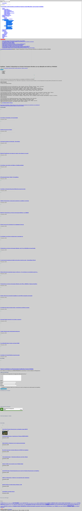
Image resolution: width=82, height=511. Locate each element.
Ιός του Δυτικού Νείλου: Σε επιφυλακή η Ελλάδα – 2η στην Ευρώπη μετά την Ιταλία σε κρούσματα (18, 41)
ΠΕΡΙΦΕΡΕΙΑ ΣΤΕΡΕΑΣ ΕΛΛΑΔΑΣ (28, 506)
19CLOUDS (10, 509)
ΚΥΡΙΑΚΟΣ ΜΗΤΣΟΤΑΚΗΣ (40, 504)
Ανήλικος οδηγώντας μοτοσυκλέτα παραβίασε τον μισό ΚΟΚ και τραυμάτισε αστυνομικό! (16, 295)
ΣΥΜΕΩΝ (56, 506)
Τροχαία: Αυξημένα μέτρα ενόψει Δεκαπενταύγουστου (10, 331)
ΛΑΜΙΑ (47, 504)
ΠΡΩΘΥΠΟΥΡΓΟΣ (43, 506)
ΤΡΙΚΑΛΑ (11, 102)
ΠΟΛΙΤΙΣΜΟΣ (4, 31)
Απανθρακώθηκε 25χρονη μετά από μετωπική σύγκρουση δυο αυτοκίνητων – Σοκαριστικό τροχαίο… (18, 47)
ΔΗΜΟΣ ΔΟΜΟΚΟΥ (7, 13)
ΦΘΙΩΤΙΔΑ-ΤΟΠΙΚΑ (5, 9)
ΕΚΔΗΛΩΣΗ (7, 504)
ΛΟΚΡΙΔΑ (52, 504)
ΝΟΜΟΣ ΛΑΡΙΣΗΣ (8, 27)
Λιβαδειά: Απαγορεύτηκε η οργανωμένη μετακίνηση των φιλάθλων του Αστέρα (14, 200)
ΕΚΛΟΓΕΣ (10, 504)
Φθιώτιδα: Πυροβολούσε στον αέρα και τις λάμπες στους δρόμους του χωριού (14, 153)
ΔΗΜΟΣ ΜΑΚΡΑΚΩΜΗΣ (8, 10)
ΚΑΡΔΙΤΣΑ (8, 102)
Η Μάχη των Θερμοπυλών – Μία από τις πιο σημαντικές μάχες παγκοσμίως (15, 477)
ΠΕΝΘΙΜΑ (15, 506)
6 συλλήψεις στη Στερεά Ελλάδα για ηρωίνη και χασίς (10, 355)
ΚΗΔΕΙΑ (25, 504)
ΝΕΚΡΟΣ (5, 506)
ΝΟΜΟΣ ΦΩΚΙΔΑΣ (9, 25)
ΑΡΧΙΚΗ (3, 8)
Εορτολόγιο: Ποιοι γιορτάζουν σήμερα (8, 43)
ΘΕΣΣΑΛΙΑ (10, 49)
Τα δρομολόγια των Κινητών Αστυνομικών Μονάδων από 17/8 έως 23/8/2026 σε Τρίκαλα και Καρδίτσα (18, 283)
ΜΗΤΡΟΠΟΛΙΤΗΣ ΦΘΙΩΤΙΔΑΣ (73, 504)
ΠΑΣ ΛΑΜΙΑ (9, 506)
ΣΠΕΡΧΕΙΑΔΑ (49, 506)
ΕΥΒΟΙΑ (13, 504)
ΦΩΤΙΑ (75, 506)
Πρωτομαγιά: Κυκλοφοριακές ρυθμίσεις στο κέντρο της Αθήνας (12, 105)
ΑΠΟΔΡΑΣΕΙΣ (4, 34)
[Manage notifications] (2, 509)
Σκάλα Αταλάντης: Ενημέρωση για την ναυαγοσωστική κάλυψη (12, 45)
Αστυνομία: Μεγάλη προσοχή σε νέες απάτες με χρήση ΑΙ (10, 319)
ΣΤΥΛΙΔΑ (53, 506)
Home (1, 49)
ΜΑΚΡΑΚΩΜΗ (56, 504)
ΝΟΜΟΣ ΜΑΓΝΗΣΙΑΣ (9, 28)
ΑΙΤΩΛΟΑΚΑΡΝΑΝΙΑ (9, 21)
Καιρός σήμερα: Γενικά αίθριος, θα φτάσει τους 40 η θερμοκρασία (13, 44)
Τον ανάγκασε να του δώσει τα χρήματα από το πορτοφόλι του (11, 236)
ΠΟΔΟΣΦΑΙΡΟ (37, 506)
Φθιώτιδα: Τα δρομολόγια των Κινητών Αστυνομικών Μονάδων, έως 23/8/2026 (14, 212)
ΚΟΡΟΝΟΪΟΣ (28, 504)
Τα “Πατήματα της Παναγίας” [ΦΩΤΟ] (8, 42)
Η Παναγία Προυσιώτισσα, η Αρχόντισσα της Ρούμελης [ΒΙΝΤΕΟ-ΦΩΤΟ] (15, 436)
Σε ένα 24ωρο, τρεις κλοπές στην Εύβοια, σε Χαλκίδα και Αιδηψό (12, 165)
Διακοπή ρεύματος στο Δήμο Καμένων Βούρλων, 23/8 (12, 484)
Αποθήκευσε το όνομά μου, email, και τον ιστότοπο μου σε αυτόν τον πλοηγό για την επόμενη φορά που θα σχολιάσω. (20, 387)
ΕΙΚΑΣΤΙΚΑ (6, 32)
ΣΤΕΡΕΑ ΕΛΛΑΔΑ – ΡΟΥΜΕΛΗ (9, 20)
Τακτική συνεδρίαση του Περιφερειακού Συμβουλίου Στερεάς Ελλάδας (17, 368)
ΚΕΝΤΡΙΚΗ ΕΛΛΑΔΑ (5, 19)
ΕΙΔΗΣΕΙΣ (3, 16)
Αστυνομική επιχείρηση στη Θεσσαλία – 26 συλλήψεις (10, 141)
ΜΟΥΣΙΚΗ (5, 33)
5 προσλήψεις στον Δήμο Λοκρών (8, 491)
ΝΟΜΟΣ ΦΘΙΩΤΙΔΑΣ (9, 24)
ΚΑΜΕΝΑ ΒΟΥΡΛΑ (20, 504)
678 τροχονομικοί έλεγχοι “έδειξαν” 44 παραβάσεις (9, 177)
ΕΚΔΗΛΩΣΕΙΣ (4, 29)
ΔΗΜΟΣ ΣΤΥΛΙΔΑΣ (7, 14)
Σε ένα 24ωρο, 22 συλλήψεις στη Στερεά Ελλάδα (9, 117)
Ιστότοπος (2, 385)
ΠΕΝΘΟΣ (18, 506)
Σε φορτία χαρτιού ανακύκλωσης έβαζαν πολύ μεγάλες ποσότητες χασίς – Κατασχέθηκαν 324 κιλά (18, 260)
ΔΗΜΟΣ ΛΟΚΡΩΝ (7, 12)
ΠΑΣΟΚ (12, 506)
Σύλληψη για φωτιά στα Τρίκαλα (6, 129)
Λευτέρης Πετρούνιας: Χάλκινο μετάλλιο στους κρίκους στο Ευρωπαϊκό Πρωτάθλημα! (16, 46)
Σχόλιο (1, 380)
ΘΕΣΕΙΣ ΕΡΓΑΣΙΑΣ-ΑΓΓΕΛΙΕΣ (6, 15)
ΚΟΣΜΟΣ (5, 18)
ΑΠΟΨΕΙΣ (3, 35)
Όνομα (1, 382)
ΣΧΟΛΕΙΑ (61, 506)
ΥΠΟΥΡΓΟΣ (65, 506)
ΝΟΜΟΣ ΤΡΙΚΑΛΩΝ (25, 68)
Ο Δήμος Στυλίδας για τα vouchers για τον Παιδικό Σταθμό (12, 463)
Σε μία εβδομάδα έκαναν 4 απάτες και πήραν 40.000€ (9, 343)
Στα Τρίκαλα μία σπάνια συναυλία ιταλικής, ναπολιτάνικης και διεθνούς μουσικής (14, 307)
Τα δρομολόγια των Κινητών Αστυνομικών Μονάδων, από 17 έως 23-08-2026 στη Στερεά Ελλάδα (17, 248)
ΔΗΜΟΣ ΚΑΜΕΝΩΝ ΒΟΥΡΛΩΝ (9, 11)
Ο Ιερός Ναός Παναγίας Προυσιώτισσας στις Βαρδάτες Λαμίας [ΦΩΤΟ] (15, 429)
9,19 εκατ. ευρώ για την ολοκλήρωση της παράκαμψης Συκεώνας (12, 224)
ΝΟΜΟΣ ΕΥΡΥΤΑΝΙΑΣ (9, 23)
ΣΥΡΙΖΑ (59, 506)
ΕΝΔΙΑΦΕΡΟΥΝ (4, 36)
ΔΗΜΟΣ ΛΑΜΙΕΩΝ (51, 503)
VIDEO (3, 37)
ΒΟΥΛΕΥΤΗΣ (25, 503)
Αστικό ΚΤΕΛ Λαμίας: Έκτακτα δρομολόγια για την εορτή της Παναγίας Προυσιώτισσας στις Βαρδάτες (20, 470)
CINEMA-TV (4, 30)
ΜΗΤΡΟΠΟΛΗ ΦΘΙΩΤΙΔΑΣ (63, 504)
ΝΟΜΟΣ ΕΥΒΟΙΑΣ (9, 22)
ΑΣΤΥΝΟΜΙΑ (4, 102)
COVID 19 (2, 503)
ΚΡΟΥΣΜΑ (33, 504)
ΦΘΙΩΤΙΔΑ (70, 506)
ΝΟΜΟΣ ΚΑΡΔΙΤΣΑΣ (9, 26)
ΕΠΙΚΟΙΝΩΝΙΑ (4, 3)
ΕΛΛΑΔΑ (5, 17)
